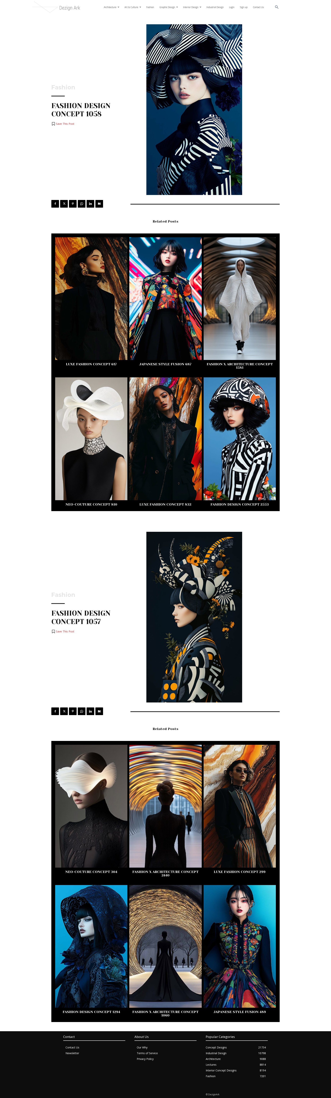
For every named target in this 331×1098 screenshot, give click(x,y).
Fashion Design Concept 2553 (240, 504)
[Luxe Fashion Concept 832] (165, 438)
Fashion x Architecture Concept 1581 (240, 366)
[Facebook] (55, 204)
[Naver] (99, 204)
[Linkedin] (90, 204)
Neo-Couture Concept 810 (91, 504)
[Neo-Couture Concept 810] (91, 438)
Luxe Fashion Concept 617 (91, 364)
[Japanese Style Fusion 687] (165, 298)
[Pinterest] (73, 204)
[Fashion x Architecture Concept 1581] (240, 298)
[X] (64, 204)
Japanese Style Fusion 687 (165, 364)
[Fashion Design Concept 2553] (240, 438)
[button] (276, 7)
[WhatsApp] (81, 204)
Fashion (63, 87)
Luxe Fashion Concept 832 (165, 504)
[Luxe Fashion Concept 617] (91, 298)
